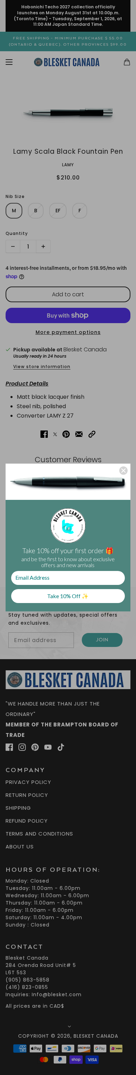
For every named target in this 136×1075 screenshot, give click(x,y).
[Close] (123, 470)
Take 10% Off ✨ (68, 596)
